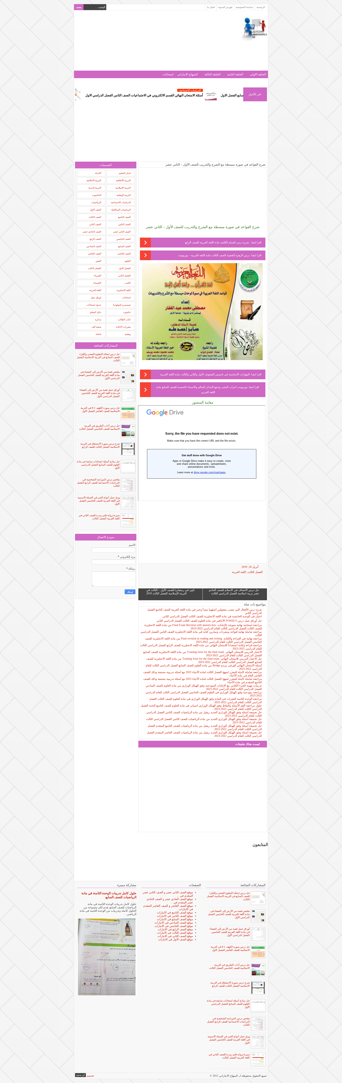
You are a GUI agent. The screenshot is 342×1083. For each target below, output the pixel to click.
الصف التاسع (124, 217)
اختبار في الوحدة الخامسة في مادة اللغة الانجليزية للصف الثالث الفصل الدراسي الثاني (212, 616)
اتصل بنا (211, 7)
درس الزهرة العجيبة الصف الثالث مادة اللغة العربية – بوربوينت (214, 255)
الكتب (128, 283)
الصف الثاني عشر (122, 231)
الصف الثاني (95, 224)
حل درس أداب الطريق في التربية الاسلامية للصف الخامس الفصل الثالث (99, 427)
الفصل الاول (125, 268)
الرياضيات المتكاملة (121, 209)
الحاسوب (96, 195)
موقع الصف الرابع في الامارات (175, 929)
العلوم (128, 261)
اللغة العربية (239, 572)
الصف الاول (95, 209)
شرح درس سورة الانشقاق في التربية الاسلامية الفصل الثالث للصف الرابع (100, 445)
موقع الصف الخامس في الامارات (174, 926)
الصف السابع (124, 246)
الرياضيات (96, 202)
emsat (98, 334)
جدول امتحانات (93, 304)
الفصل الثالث (255, 572)
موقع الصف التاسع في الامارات (175, 912)
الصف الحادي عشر (92, 231)
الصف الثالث (95, 217)
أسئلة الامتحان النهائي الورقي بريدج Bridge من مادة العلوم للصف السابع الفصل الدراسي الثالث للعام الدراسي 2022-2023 (204, 667)
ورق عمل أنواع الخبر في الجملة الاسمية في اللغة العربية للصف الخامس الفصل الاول (99, 500)
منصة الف (96, 326)
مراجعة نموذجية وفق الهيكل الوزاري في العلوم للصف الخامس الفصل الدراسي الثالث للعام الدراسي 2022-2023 (203, 694)
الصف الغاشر (94, 253)
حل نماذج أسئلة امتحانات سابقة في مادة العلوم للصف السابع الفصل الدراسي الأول (98, 464)
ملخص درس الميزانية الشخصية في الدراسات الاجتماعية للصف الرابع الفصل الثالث (98, 482)
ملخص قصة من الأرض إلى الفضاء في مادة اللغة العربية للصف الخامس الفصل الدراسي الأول (99, 375)
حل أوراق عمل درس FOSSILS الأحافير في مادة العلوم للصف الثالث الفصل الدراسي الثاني (209, 620)
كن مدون (80, 1075)
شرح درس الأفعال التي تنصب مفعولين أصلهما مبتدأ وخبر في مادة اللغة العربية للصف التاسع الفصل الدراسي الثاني (204, 611)
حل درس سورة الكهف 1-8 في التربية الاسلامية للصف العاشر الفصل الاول (100, 409)
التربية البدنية (94, 187)
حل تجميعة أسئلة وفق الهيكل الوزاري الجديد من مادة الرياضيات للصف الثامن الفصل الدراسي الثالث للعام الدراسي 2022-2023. (204, 721)
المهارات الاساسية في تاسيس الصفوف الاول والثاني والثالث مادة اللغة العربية (205, 374)
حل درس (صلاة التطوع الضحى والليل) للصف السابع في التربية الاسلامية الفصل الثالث (98, 357)
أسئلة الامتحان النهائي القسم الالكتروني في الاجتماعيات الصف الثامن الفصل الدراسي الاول (178, 95)
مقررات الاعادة (123, 326)
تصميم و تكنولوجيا (122, 304)
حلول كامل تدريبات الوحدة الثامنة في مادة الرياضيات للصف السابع (109, 895)
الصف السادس (93, 246)
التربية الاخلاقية (93, 180)
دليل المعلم (95, 312)
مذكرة (98, 319)
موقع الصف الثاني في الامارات (175, 936)
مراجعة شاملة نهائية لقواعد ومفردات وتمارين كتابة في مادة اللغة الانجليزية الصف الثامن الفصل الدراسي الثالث (201, 633)
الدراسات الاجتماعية (224, 90)
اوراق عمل (96, 297)
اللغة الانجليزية (124, 290)
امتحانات (167, 74)
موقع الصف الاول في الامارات (175, 939)
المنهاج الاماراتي (187, 74)
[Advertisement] (147, 43)
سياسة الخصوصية (244, 7)
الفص (98, 261)
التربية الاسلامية (123, 187)
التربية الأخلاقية (123, 180)
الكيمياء (97, 283)
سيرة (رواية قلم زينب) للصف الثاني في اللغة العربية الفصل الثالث (99, 517)
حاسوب (127, 312)
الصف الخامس (123, 239)
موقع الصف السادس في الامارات (174, 922)
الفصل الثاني (124, 275)
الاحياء (98, 173)
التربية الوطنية (124, 195)
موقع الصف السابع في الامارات (175, 919)
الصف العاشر (124, 253)
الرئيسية (260, 7)
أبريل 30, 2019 (250, 566)
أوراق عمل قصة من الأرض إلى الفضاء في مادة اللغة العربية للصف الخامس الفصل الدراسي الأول (100, 393)
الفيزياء (97, 275)
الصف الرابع (95, 239)
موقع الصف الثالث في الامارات (175, 932)
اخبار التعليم (125, 173)
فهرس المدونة (225, 7)
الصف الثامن (124, 224)
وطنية (128, 334)
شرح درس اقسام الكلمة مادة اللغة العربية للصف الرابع (217, 242)
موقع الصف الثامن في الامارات (175, 915)
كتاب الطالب (124, 319)
